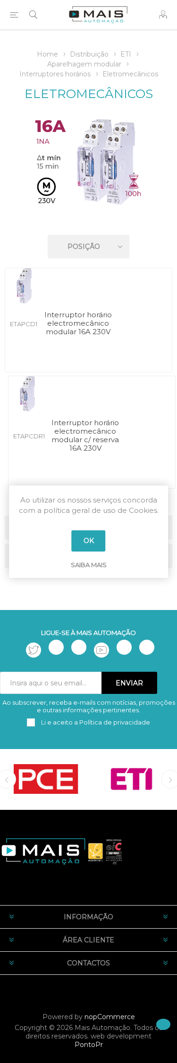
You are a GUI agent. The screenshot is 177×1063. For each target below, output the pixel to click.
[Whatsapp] (146, 647)
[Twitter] (33, 650)
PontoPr (89, 1044)
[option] (46, 779)
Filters (90, 219)
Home (47, 54)
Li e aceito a (95, 722)
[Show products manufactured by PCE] (46, 779)
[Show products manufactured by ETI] (131, 779)
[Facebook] (56, 647)
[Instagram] (78, 647)
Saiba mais (89, 565)
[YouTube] (101, 650)
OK (89, 540)
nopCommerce (109, 1017)
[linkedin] (124, 647)
